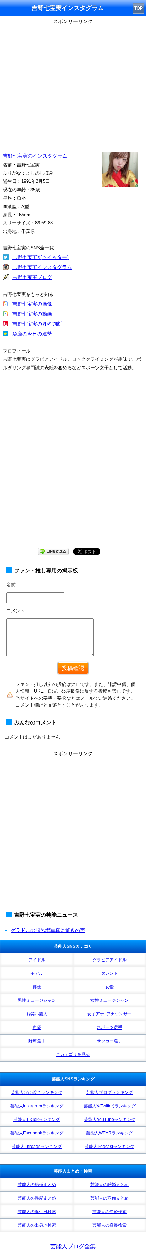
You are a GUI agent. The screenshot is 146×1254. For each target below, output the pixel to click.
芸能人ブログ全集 (73, 1246)
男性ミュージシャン (37, 1000)
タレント (109, 973)
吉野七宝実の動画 (32, 314)
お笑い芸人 (36, 1013)
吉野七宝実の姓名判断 (37, 324)
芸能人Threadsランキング (37, 1146)
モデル (36, 973)
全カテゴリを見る (73, 1054)
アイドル (36, 959)
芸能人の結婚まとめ (37, 1184)
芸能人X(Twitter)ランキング (110, 1106)
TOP (138, 8)
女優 (109, 986)
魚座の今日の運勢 (32, 334)
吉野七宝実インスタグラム (42, 267)
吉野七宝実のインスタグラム (35, 156)
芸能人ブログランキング (109, 1092)
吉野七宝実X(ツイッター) (40, 257)
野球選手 (36, 1040)
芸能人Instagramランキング (36, 1106)
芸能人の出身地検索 (37, 1225)
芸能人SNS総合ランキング (36, 1092)
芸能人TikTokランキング (36, 1119)
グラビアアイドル (109, 959)
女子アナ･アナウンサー (109, 1013)
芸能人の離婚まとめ (109, 1184)
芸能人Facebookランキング (36, 1133)
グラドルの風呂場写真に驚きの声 (48, 930)
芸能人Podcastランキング (109, 1146)
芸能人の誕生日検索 (37, 1211)
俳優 (37, 986)
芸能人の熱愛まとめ (37, 1198)
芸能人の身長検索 (109, 1225)
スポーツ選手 (109, 1027)
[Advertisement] (73, 466)
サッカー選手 (109, 1040)
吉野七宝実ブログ (32, 277)
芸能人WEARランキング (109, 1133)
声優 (37, 1027)
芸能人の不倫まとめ (109, 1198)
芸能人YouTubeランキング (109, 1119)
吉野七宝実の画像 (32, 304)
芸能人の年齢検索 (109, 1211)
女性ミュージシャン (109, 1000)
